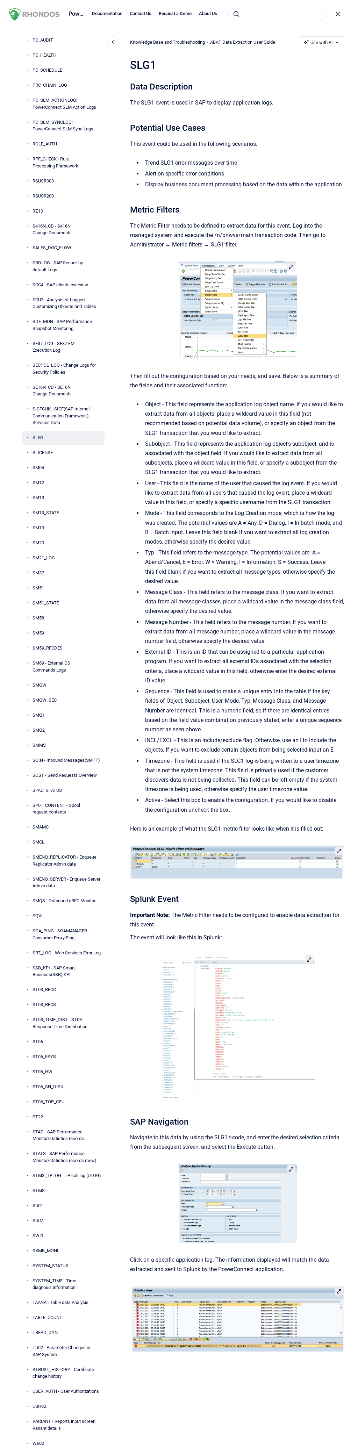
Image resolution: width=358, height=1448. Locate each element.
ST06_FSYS (44, 1056)
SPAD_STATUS (47, 790)
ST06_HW (42, 1071)
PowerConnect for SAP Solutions (76, 13)
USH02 (39, 1406)
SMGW (39, 685)
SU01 (38, 1205)
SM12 (38, 482)
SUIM (38, 1220)
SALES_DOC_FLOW (52, 247)
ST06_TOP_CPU (48, 1101)
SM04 (38, 467)
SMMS (39, 745)
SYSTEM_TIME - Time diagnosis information (54, 1284)
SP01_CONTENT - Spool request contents (56, 809)
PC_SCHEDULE (47, 70)
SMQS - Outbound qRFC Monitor (64, 900)
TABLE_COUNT (47, 1317)
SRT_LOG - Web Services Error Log (67, 952)
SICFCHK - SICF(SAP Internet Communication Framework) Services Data (61, 415)
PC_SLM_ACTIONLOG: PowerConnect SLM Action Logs (64, 104)
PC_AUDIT (43, 40)
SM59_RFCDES (48, 648)
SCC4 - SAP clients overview (60, 284)
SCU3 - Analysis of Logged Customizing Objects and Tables (64, 303)
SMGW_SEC (45, 700)
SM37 (38, 572)
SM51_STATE (46, 602)
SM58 (38, 618)
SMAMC (41, 827)
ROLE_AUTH (45, 143)
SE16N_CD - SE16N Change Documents (52, 391)
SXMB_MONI (45, 1250)
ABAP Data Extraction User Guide (242, 42)
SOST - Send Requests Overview (65, 775)
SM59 (38, 633)
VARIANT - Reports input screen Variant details (64, 1425)
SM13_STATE (46, 512)
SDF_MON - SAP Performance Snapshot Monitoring (62, 325)
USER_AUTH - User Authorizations (66, 1391)
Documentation (107, 13)
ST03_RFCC (44, 989)
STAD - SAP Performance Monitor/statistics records (58, 1135)
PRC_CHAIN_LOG (50, 85)
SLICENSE (43, 452)
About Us (208, 13)
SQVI (38, 915)
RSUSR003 (43, 181)
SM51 (38, 587)
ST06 (38, 1041)
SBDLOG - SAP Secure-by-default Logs (58, 266)
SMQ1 (39, 715)
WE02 (38, 1443)
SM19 (38, 527)
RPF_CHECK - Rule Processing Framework (55, 162)
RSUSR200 (43, 196)
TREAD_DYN (45, 1332)
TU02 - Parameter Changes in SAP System (61, 1351)
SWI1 (38, 1235)
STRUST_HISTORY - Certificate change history (63, 1373)
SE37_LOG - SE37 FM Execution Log (53, 347)
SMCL (38, 842)
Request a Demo (175, 13)
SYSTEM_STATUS (50, 1265)
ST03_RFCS (44, 1004)
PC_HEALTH (44, 55)
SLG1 (38, 437)
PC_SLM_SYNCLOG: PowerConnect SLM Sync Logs (63, 126)
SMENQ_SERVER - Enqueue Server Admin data (66, 882)
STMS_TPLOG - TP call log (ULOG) (67, 1175)
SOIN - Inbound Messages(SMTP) (66, 760)
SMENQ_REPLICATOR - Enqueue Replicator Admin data (64, 860)
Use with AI (321, 42)
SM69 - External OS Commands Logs (51, 666)
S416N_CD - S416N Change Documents (52, 229)
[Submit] (236, 14)
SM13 (38, 497)
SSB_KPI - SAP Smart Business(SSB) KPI (54, 971)
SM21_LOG (44, 557)
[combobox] (277, 14)
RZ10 (38, 211)
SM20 (38, 542)
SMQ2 (39, 730)
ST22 (38, 1116)
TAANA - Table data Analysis (60, 1302)
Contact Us (140, 13)
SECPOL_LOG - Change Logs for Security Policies (64, 369)
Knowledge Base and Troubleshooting (167, 42)
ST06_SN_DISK (48, 1086)
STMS (39, 1190)
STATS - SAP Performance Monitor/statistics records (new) (64, 1157)
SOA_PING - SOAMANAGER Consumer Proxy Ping (60, 934)
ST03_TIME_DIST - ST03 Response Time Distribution (60, 1023)
